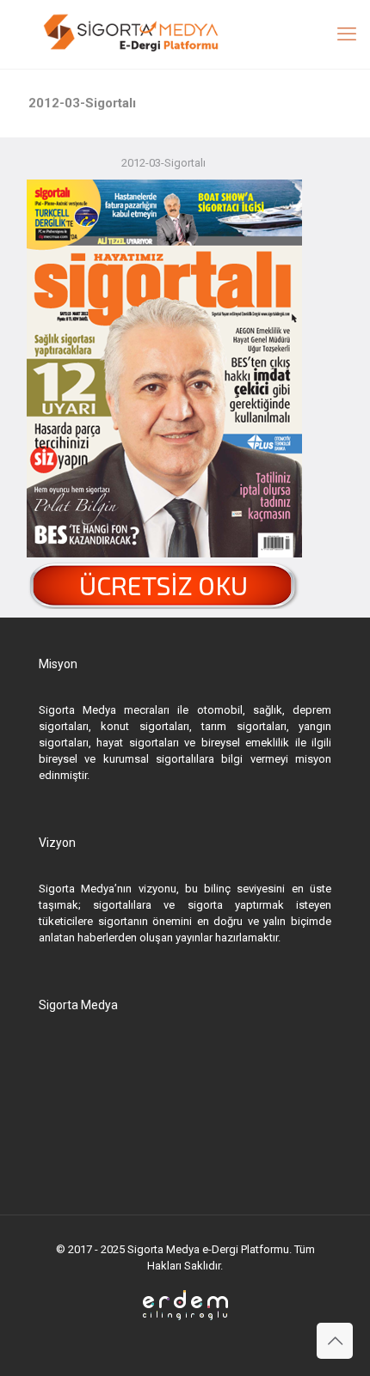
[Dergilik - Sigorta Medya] (185, 34)
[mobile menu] (346, 34)
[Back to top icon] (335, 1341)
